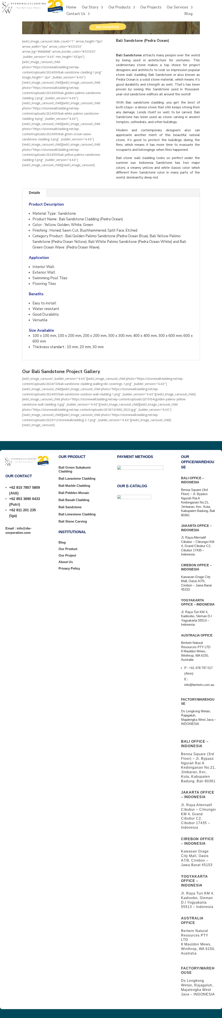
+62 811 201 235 (22, 510)
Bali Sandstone (70, 507)
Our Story (90, 8)
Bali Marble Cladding (74, 485)
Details (34, 193)
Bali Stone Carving (73, 521)
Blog (188, 14)
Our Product (68, 549)
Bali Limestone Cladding (77, 514)
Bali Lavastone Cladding (77, 478)
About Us (66, 562)
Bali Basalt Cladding (74, 500)
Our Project (67, 555)
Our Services (177, 8)
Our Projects (150, 8)
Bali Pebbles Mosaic (74, 493)
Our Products (119, 8)
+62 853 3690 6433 (24, 499)
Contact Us (75, 14)
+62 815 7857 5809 (24, 487)
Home (71, 8)
